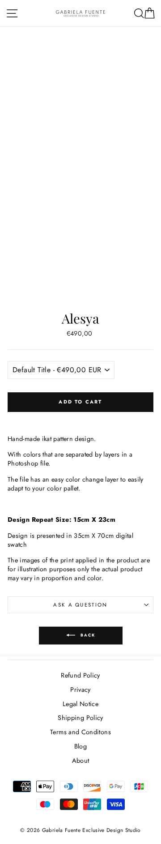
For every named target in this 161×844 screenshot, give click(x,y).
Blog (80, 746)
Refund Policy (80, 675)
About (80, 760)
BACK (87, 635)
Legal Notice (80, 703)
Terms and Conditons (80, 732)
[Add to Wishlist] (80, 418)
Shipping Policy (80, 717)
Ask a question (80, 604)
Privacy (80, 689)
